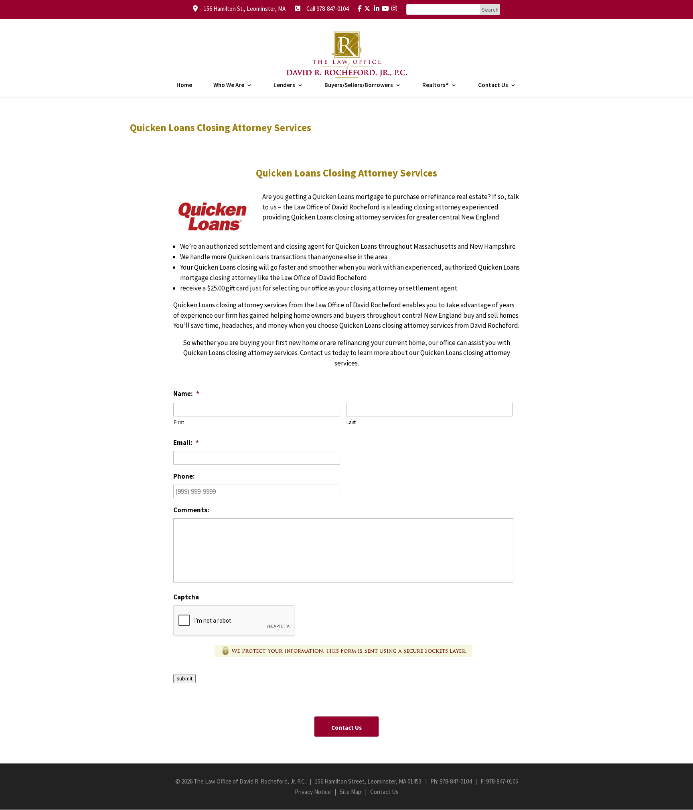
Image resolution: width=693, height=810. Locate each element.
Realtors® (435, 85)
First (179, 422)
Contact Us (493, 85)
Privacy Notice (313, 792)
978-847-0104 (456, 781)
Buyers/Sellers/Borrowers (358, 85)
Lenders (284, 85)
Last (351, 422)
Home (184, 85)
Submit (184, 678)
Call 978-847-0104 (325, 8)
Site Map (350, 792)
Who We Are (228, 85)
